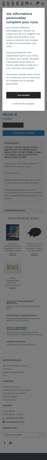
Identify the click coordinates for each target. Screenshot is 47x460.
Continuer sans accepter (23, 104)
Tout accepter (23, 95)
